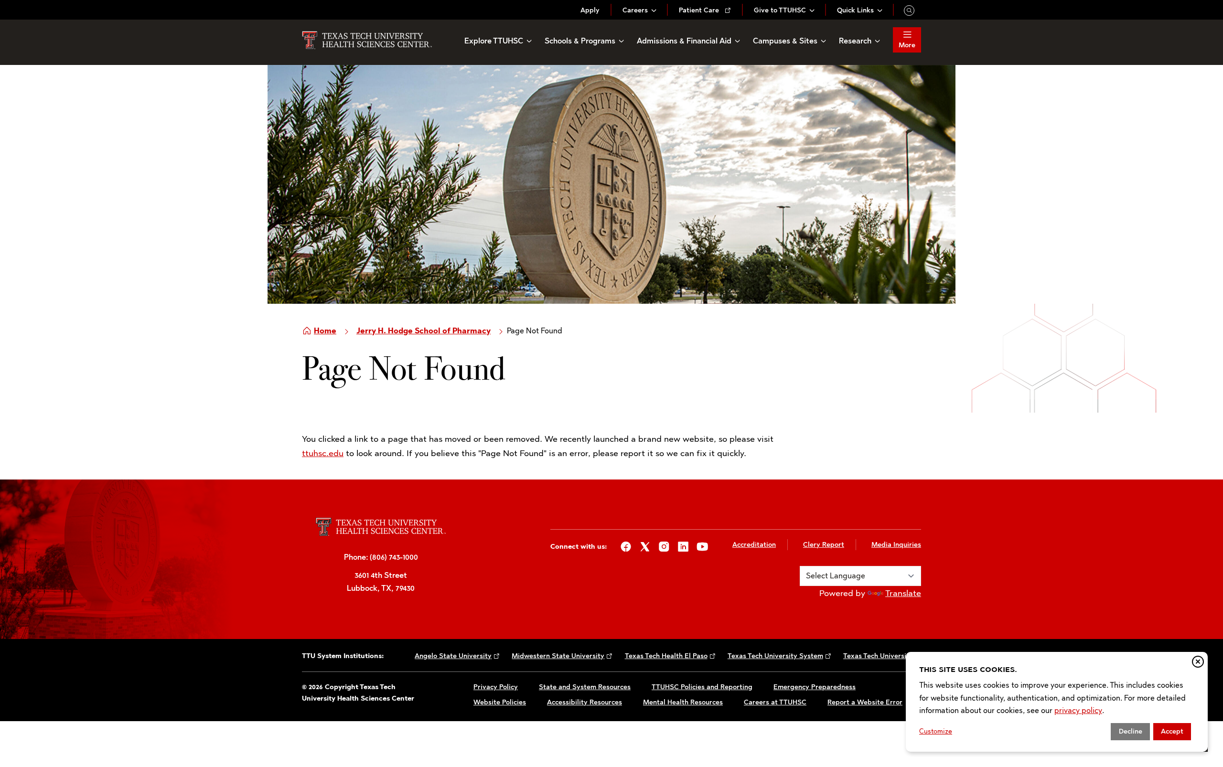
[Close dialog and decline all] (1198, 662)
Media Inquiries (896, 545)
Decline (1130, 731)
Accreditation (754, 545)
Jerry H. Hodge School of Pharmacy (423, 330)
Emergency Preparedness (814, 687)
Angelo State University (453, 656)
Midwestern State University (558, 656)
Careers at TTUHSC (775, 702)
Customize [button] (935, 731)
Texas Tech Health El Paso (666, 656)
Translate (903, 593)
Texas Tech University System (775, 656)
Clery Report (823, 545)
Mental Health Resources (683, 702)
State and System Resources (585, 687)
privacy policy (1078, 710)
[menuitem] (590, 10)
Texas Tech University (878, 656)
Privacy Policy (495, 687)
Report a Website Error (864, 702)
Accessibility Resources (584, 702)
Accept (1172, 731)
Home (325, 330)
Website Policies (499, 702)
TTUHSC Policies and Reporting (702, 687)
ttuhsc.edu (322, 453)
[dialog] (1057, 702)
